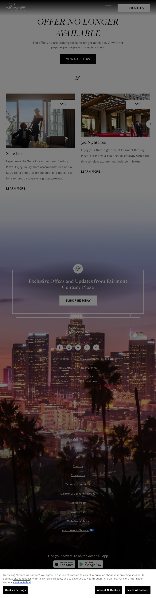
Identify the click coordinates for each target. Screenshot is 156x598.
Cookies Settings (15, 590)
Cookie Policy (21, 582)
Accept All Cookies (108, 590)
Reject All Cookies (137, 590)
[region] (78, 583)
